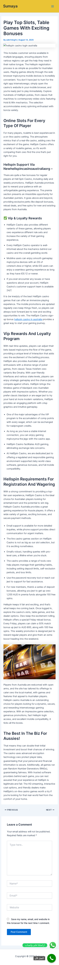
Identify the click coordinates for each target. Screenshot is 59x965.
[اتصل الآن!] (51, 958)
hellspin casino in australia (28, 319)
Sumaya (10, 6)
